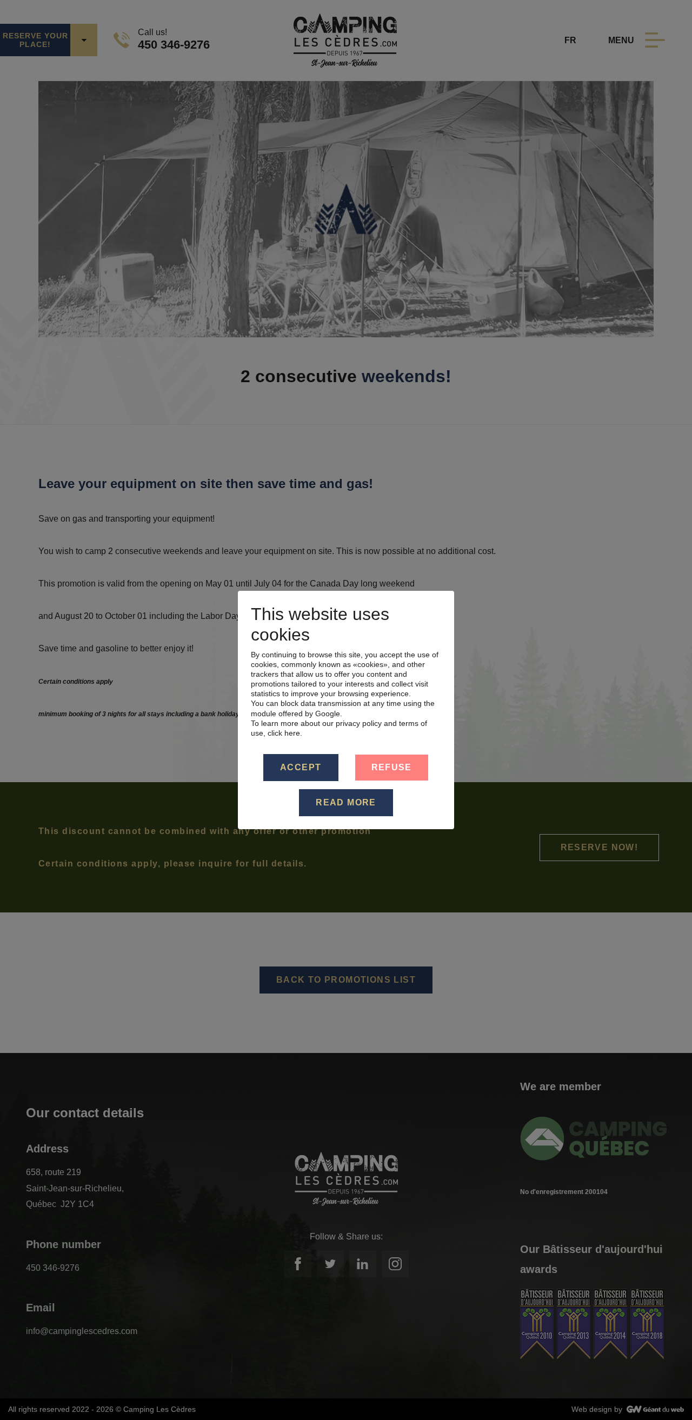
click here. (285, 733)
